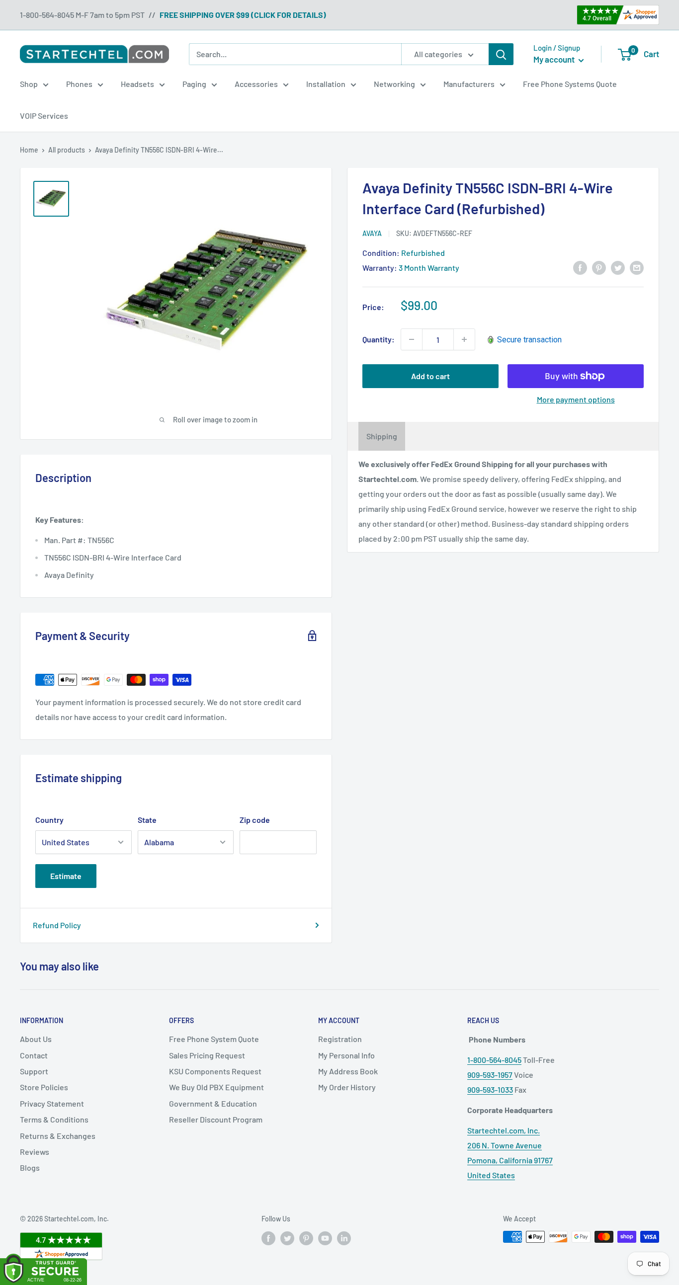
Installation (325, 83)
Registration (340, 1039)
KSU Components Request (215, 1071)
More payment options (576, 399)
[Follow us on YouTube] (325, 1238)
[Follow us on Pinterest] (306, 1238)
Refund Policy (57, 925)
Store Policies (44, 1087)
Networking (394, 83)
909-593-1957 (489, 1074)
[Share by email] (637, 267)
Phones (79, 83)
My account (554, 59)
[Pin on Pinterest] (599, 267)
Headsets (137, 83)
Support (34, 1071)
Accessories (256, 83)
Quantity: (378, 339)
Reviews (34, 1151)
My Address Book (348, 1071)
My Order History (347, 1087)
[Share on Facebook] (580, 267)
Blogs (30, 1167)
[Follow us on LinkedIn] (344, 1238)
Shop (29, 83)
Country (49, 819)
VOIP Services (44, 115)
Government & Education (213, 1103)
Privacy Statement (52, 1103)
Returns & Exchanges (57, 1135)
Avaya (372, 233)
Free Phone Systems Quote (570, 83)
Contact (34, 1055)
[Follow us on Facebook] (268, 1238)
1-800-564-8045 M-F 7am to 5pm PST (82, 14)
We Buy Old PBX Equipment (216, 1087)
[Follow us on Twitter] (287, 1238)
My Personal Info (346, 1055)
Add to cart (430, 376)
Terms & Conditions (54, 1119)
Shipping (381, 436)
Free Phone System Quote (214, 1039)
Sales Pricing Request (207, 1055)
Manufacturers (469, 83)
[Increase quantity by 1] (464, 339)
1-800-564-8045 (494, 1059)
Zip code (255, 819)
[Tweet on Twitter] (618, 267)
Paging (194, 83)
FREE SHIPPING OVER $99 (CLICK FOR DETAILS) (243, 14)
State (147, 819)
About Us (36, 1039)
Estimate (66, 876)
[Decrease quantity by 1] (411, 339)
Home (29, 150)
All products (66, 150)
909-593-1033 (490, 1089)
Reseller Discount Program (215, 1119)
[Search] (501, 54)
